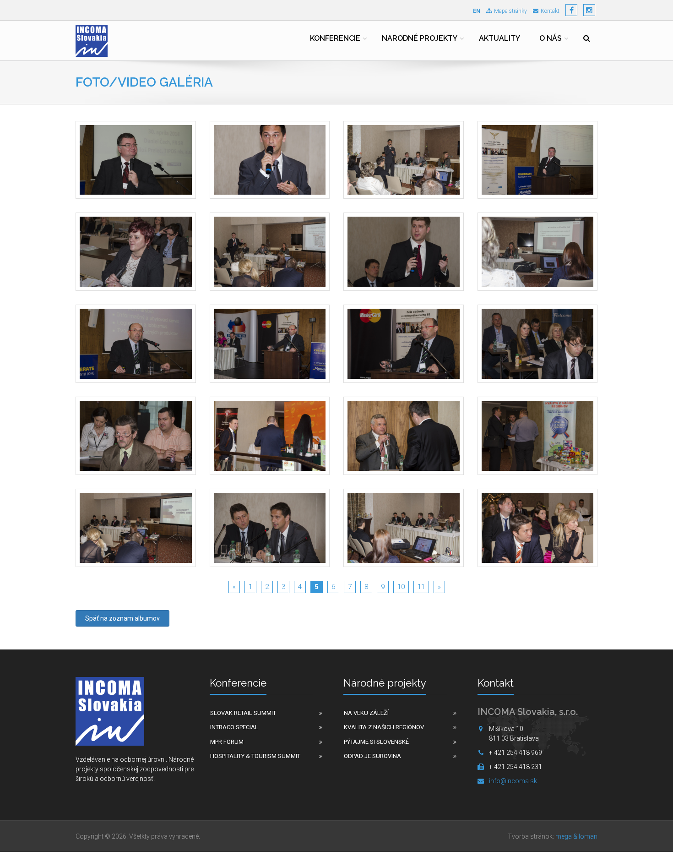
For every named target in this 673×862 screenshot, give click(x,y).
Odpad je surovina (372, 756)
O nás (550, 38)
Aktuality (499, 38)
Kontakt (550, 11)
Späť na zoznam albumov (122, 618)
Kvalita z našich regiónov (384, 727)
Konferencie (335, 38)
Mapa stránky (510, 11)
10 (401, 587)
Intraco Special (234, 727)
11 (421, 587)
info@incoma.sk (513, 781)
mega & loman (576, 836)
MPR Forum (227, 741)
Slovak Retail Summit (243, 712)
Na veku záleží (366, 712)
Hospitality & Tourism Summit (255, 756)
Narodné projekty (419, 38)
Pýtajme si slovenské (376, 741)
